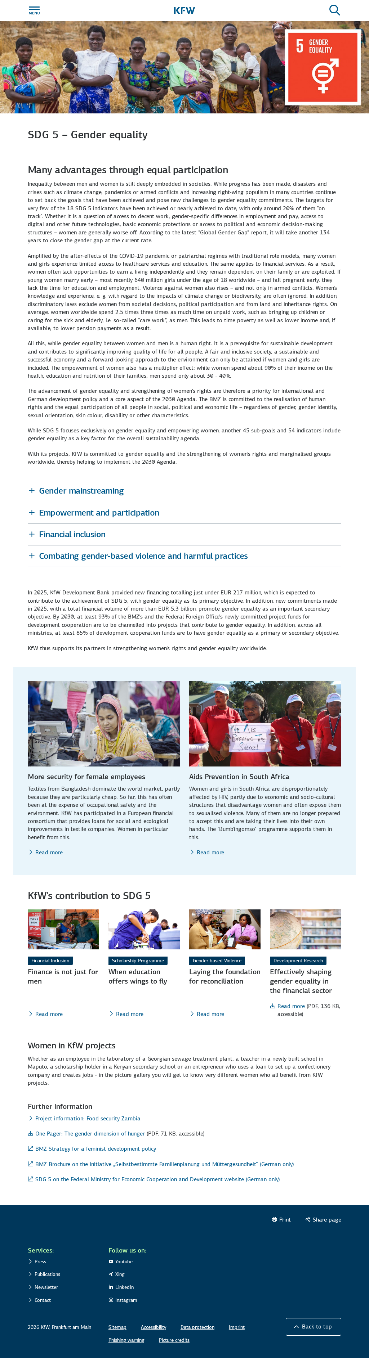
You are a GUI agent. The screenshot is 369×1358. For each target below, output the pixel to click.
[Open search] (334, 10)
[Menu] (34, 10)
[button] (184, 491)
